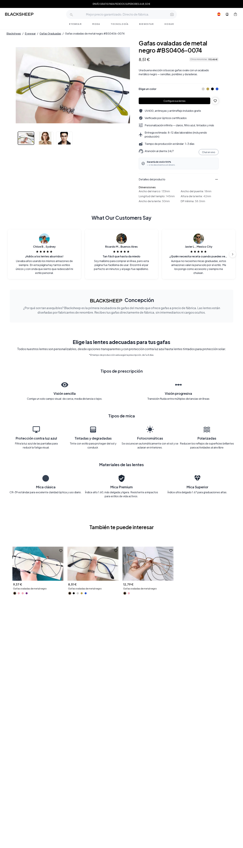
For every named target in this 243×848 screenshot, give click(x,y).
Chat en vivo (208, 152)
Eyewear (30, 33)
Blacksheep (13, 33)
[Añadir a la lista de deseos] (215, 101)
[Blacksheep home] (25, 14)
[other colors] (202, 88)
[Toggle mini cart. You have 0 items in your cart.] (235, 14)
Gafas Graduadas (50, 33)
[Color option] (15, 593)
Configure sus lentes (174, 100)
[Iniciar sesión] (227, 14)
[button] (171, 14)
